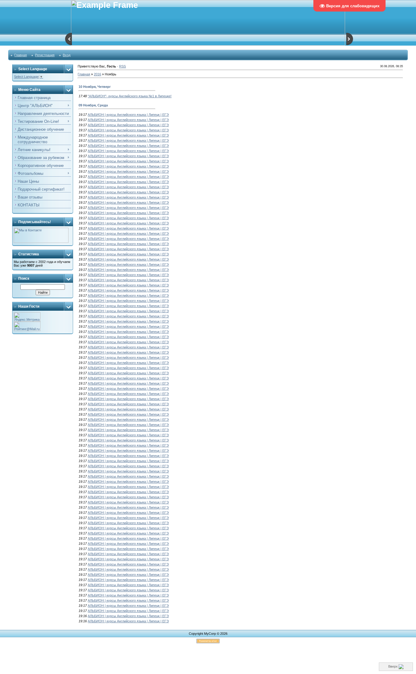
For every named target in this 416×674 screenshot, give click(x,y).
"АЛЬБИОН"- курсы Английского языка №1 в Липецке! (129, 96)
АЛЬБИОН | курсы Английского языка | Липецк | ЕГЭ (128, 114)
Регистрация (45, 55)
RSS (122, 66)
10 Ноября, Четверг (95, 86)
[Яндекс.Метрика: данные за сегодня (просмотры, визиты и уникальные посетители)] (27, 317)
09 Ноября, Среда (93, 105)
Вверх (393, 666)
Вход (66, 55)
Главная (20, 55)
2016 (97, 74)
